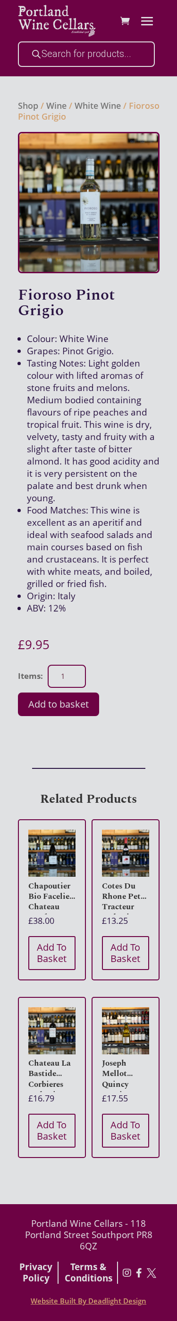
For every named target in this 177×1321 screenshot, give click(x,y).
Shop (28, 105)
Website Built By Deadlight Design (88, 1300)
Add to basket (58, 704)
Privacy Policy (35, 1273)
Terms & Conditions (88, 1273)
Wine (56, 105)
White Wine (98, 105)
